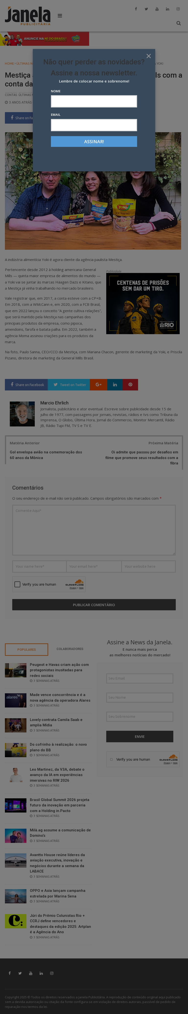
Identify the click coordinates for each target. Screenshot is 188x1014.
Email (55, 114)
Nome (55, 91)
